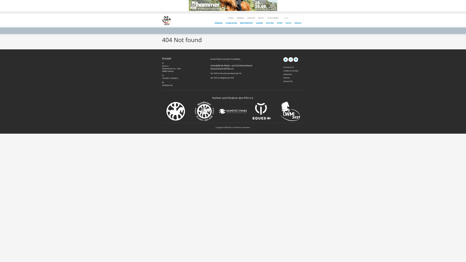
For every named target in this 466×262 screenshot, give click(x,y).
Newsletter (287, 81)
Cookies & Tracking (290, 71)
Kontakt (286, 78)
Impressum (287, 74)
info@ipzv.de (167, 85)
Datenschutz (288, 67)
